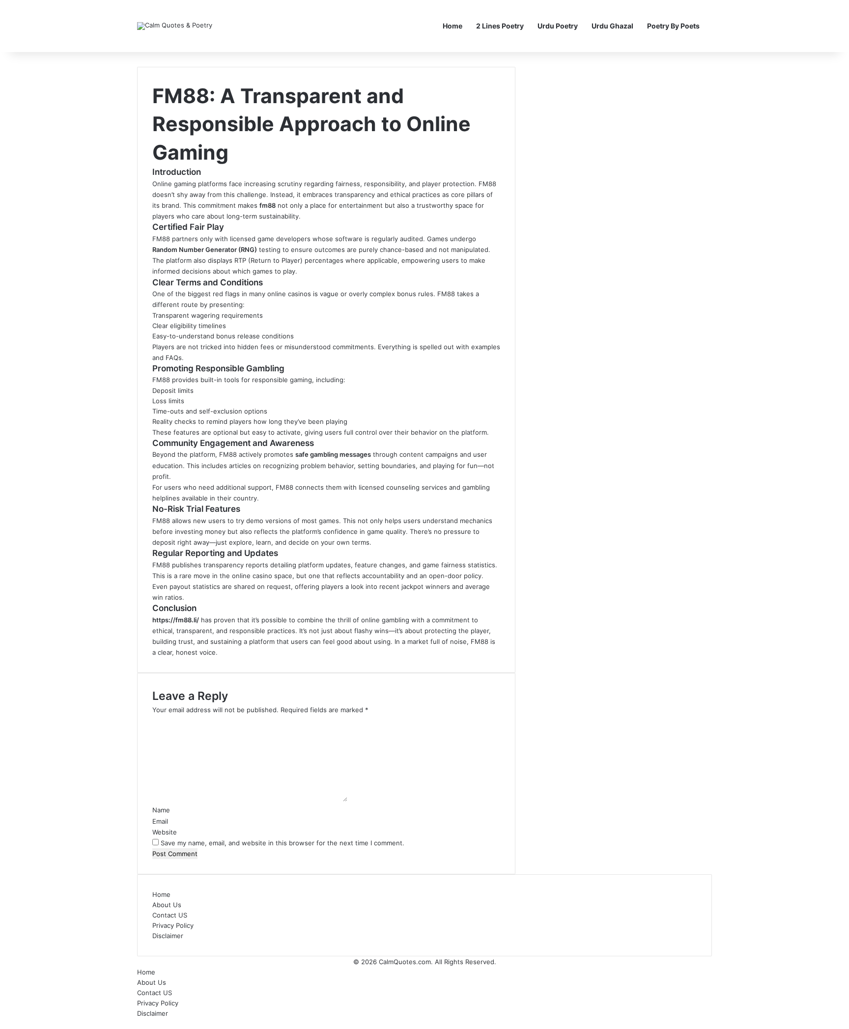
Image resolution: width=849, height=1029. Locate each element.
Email (160, 821)
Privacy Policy (173, 925)
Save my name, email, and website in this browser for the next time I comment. (282, 843)
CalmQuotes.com (405, 962)
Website (164, 832)
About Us (166, 905)
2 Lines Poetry (500, 26)
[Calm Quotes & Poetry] (174, 26)
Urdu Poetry (558, 26)
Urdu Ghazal (612, 26)
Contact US (169, 915)
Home (452, 26)
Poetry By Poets (673, 26)
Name (161, 810)
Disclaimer (167, 936)
